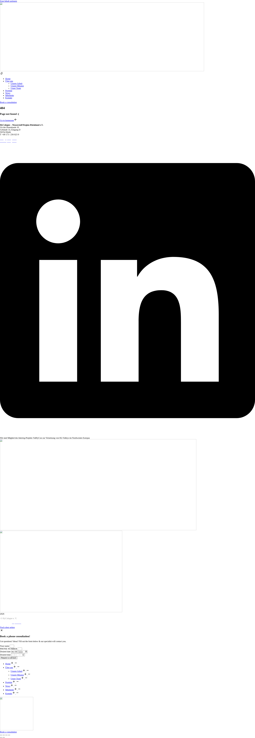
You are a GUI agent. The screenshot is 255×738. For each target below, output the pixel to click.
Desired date (5, 651)
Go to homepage (7, 120)
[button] (1, 74)
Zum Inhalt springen (8, 1)
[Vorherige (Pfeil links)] (1, 737)
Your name (5, 646)
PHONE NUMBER (9, 649)
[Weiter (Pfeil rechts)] (4, 737)
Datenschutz (5, 623)
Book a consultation (8, 102)
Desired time (5, 655)
